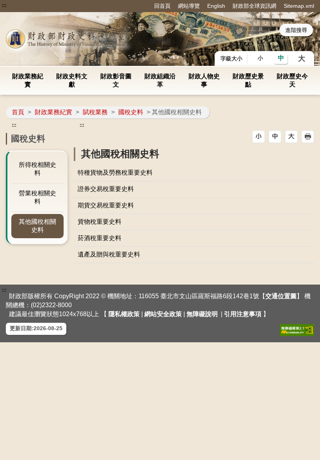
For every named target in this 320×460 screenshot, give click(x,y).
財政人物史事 (204, 80)
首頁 (18, 112)
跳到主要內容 (21, 5)
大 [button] (301, 58)
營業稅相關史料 (37, 197)
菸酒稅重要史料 (99, 238)
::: (4, 5)
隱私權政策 (124, 314)
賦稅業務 (95, 112)
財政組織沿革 (160, 80)
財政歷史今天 (292, 80)
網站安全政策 (163, 314)
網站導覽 (189, 6)
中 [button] (281, 58)
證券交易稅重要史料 (106, 189)
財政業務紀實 (27, 80)
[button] (258, 136)
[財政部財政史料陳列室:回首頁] (67, 38)
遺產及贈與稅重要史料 (109, 254)
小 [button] (260, 58)
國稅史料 (130, 112)
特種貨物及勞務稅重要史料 (115, 172)
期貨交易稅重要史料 (106, 205)
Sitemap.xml (299, 6)
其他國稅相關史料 (37, 225)
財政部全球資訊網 (254, 6)
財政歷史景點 (248, 80)
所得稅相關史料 (37, 168)
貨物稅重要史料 (99, 221)
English (216, 6)
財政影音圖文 (116, 80)
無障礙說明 (202, 314)
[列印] (307, 136)
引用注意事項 (242, 314)
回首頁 (162, 6)
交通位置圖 (281, 296)
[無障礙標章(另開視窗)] (297, 330)
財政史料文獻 (71, 80)
